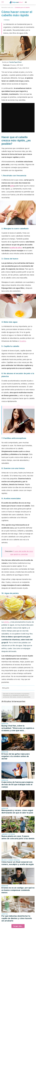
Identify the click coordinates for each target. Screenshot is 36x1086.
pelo (12, 186)
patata (6, 622)
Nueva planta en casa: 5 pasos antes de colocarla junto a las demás (17, 837)
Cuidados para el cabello (22, 7)
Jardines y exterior (8, 834)
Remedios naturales (7, 7)
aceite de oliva (16, 248)
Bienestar (4, 723)
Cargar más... (18, 926)
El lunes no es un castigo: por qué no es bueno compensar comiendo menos (18, 890)
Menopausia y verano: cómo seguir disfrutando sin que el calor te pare (17, 811)
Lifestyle (4, 914)
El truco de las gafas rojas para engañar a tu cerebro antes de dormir (15, 756)
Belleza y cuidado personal (10, 860)
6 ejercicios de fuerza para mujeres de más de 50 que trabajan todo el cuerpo (17, 784)
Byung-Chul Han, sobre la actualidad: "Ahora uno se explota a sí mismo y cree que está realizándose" (17, 728)
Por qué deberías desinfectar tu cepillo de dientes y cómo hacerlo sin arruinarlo (16, 918)
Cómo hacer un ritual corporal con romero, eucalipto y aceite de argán (17, 863)
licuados (23, 341)
